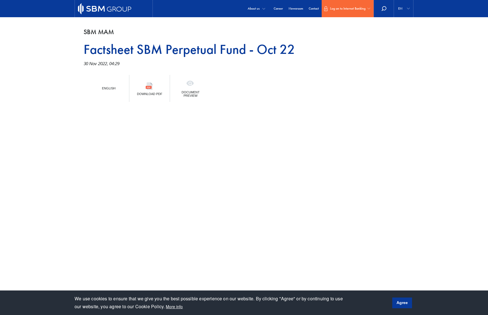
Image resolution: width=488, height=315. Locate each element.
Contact (314, 8)
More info (174, 306)
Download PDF (149, 94)
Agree (402, 302)
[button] (403, 8)
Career (278, 8)
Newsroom (296, 8)
